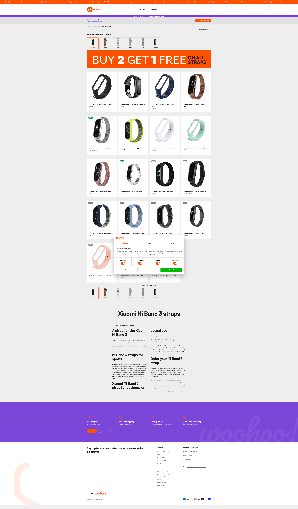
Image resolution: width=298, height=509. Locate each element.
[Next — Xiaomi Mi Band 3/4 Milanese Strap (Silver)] (114, 130)
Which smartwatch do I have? (96, 21)
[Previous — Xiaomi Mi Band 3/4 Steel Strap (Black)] (183, 215)
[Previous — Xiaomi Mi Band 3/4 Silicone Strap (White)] (152, 130)
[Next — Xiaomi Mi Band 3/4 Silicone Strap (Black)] (114, 86)
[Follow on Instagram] (88, 493)
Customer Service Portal (163, 451)
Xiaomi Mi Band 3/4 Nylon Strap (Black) (163, 191)
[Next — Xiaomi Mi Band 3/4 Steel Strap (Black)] (209, 215)
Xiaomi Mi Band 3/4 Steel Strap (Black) (194, 233)
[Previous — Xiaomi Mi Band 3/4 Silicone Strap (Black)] (89, 86)
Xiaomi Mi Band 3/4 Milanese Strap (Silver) (100, 148)
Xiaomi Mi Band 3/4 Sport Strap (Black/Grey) (133, 104)
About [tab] (172, 243)
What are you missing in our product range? (164, 475)
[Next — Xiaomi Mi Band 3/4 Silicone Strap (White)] (177, 130)
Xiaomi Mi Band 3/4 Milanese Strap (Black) (195, 191)
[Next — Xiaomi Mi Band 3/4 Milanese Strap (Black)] (209, 174)
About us (159, 466)
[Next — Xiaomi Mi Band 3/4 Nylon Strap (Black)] (177, 174)
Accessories (153, 9)
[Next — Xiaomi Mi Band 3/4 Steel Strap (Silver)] (146, 174)
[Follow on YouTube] (92, 493)
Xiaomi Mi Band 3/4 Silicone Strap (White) (163, 148)
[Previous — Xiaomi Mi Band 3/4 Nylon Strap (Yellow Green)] (120, 130)
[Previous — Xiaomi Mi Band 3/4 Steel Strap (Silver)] (120, 174)
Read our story (105, 431)
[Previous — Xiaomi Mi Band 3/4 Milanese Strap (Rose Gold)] (183, 86)
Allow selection (149, 269)
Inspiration (159, 469)
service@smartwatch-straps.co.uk (196, 467)
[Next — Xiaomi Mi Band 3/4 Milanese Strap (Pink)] (114, 174)
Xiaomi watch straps (95, 26)
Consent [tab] (125, 243)
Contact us (92, 431)
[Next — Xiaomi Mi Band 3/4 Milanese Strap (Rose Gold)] (209, 86)
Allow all (171, 269)
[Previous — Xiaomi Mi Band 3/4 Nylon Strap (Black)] (152, 174)
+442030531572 (190, 463)
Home (88, 26)
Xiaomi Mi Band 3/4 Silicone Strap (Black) (100, 104)
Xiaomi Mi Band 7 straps (167, 388)
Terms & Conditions (162, 482)
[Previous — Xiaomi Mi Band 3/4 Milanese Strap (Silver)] (89, 130)
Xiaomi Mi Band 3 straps (106, 26)
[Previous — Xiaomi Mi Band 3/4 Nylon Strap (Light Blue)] (120, 215)
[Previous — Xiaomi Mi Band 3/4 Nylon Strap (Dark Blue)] (89, 215)
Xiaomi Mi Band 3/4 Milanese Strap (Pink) (100, 191)
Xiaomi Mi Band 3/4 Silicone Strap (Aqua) (132, 275)
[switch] (140, 263)
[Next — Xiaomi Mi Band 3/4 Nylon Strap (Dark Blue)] (114, 215)
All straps (142, 9)
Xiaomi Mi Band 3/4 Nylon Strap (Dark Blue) (101, 233)
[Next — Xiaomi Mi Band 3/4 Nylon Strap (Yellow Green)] (146, 130)
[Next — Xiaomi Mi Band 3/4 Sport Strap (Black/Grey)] (146, 86)
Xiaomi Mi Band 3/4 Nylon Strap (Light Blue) (133, 233)
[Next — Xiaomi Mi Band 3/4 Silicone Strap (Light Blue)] (209, 130)
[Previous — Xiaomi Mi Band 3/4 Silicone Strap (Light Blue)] (183, 130)
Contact (159, 454)
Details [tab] (149, 243)
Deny (126, 269)
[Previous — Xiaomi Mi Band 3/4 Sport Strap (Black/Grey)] (120, 86)
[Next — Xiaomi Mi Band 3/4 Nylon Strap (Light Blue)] (146, 215)
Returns (159, 463)
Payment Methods (161, 460)
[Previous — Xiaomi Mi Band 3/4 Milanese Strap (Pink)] (89, 174)
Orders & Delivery (161, 457)
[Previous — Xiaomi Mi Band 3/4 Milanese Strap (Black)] (183, 174)
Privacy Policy (160, 485)
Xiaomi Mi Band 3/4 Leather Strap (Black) (163, 233)
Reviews (159, 479)
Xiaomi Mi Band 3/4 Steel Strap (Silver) (131, 191)
